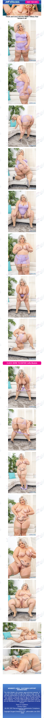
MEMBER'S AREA (14, 688)
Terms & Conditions (22, 704)
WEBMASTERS (22, 690)
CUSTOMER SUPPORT (28, 688)
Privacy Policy (22, 706)
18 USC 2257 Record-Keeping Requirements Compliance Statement (22, 709)
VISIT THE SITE (32, 2)
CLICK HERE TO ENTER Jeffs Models (22, 363)
